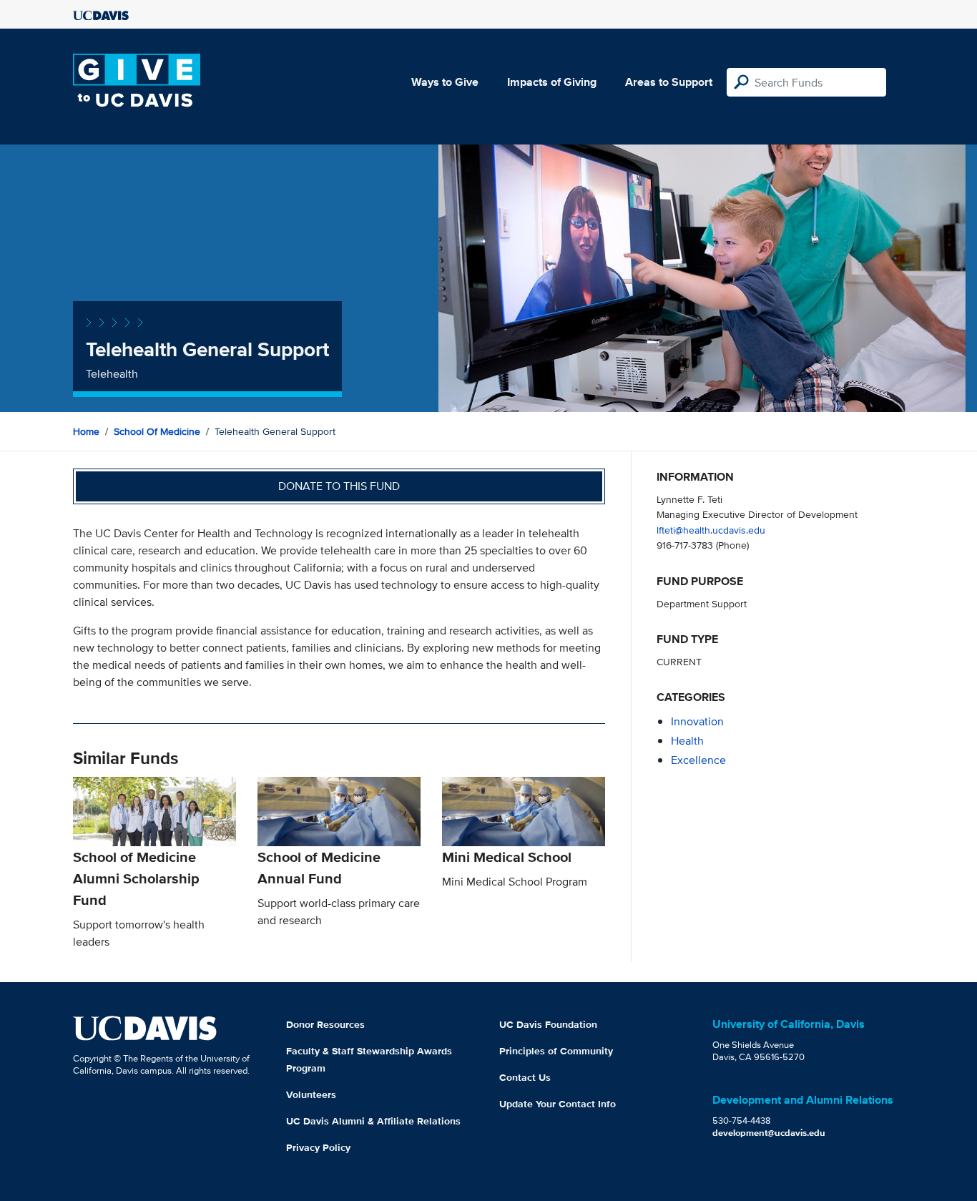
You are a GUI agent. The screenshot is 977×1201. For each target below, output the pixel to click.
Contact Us (525, 1077)
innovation (697, 721)
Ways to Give (444, 82)
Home (86, 431)
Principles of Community (556, 1051)
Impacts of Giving (551, 82)
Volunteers (311, 1094)
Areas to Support (668, 82)
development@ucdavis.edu (768, 1132)
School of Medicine (157, 431)
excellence (698, 760)
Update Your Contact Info (557, 1104)
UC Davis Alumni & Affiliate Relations (373, 1121)
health (687, 740)
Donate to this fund (339, 486)
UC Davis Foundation (548, 1024)
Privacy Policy (318, 1147)
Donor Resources (325, 1024)
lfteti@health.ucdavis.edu (711, 529)
